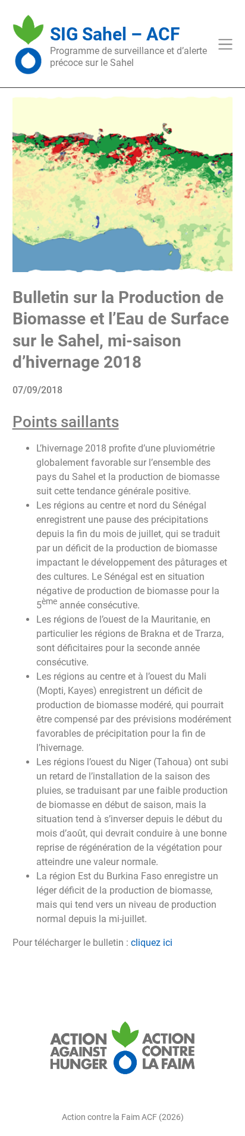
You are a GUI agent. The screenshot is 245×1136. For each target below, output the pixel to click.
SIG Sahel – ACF (115, 34)
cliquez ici (151, 942)
